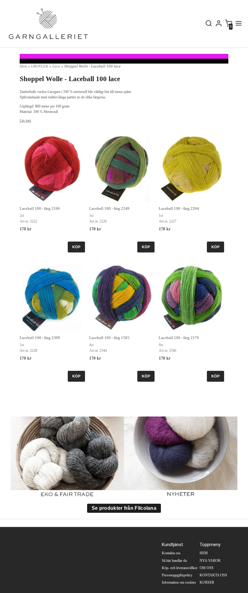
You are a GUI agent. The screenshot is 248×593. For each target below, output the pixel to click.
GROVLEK (40, 66)
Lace (56, 66)
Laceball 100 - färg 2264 (179, 208)
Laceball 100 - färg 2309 (40, 337)
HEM (204, 553)
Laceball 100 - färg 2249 (109, 208)
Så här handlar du (174, 560)
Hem (23, 66)
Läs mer (25, 120)
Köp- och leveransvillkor (179, 568)
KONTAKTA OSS (213, 575)
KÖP (76, 247)
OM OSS (207, 568)
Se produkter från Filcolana (124, 508)
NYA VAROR (210, 560)
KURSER (207, 582)
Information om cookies (179, 582)
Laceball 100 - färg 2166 (40, 208)
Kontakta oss (171, 553)
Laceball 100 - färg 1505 (109, 337)
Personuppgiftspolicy (177, 575)
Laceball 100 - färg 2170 (179, 337)
